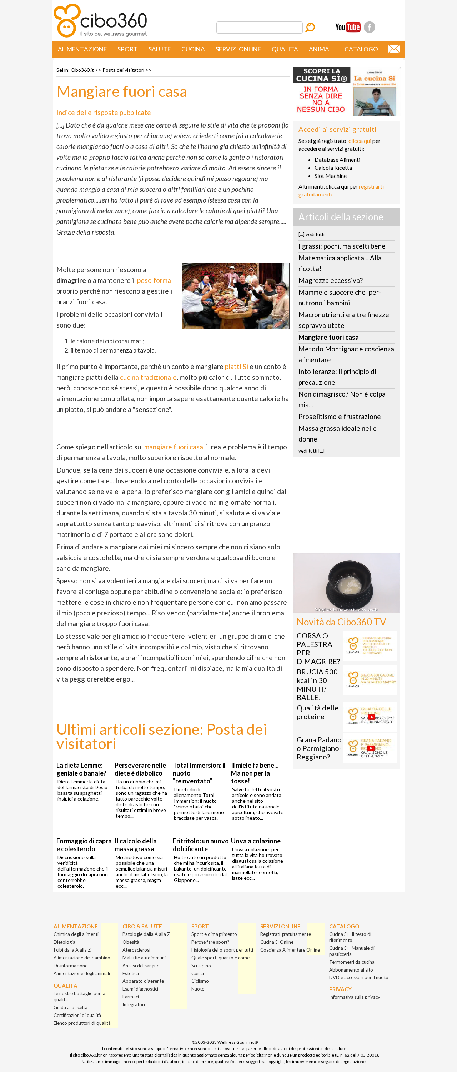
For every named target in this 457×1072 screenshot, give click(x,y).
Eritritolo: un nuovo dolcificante (201, 845)
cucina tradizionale (148, 377)
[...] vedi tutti (311, 234)
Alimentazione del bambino (82, 958)
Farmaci (130, 996)
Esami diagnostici (140, 989)
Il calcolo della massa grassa (136, 845)
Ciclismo (200, 981)
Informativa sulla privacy (354, 997)
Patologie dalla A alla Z (146, 934)
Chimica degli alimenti (76, 934)
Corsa (197, 973)
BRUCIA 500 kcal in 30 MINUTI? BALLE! (317, 684)
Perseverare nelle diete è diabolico (140, 769)
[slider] (338, 607)
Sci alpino (201, 965)
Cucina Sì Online (276, 942)
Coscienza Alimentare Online (290, 950)
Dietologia (64, 942)
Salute (160, 49)
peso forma (154, 280)
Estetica (130, 973)
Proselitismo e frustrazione (339, 416)
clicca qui (359, 140)
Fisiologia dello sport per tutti (222, 950)
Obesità (130, 942)
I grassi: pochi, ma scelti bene (342, 246)
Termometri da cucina (352, 962)
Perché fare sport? (210, 942)
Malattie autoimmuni (144, 958)
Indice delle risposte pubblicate (103, 112)
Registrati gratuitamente (285, 934)
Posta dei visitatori (123, 70)
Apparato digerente (143, 981)
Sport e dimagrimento (214, 934)
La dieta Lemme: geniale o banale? (81, 769)
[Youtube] (348, 27)
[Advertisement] (346, 507)
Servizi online (238, 49)
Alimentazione (82, 49)
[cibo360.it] (100, 37)
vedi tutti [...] (311, 451)
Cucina (193, 49)
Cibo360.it (82, 70)
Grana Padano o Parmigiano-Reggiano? (319, 748)
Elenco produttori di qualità (82, 1023)
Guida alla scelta (70, 1007)
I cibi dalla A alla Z (72, 950)
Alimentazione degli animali (82, 973)
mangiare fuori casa (173, 447)
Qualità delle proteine (317, 712)
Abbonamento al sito (351, 970)
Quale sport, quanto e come (220, 958)
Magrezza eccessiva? (330, 280)
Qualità (285, 49)
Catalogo (361, 49)
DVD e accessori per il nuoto (358, 977)
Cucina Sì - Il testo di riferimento (350, 937)
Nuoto (198, 989)
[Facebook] (369, 27)
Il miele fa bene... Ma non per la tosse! (254, 773)
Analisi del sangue (140, 965)
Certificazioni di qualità (77, 1015)
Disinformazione (70, 965)
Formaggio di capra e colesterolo (84, 845)
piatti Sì (236, 366)
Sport (127, 49)
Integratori (133, 1004)
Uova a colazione (256, 841)
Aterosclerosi (136, 950)
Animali (321, 49)
